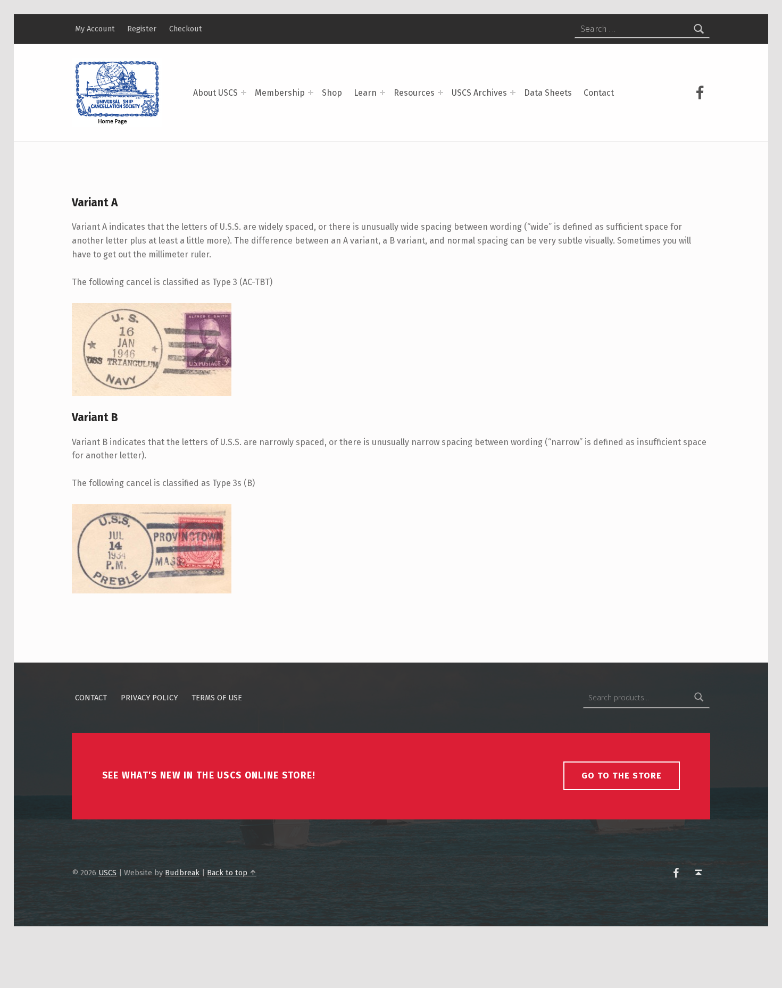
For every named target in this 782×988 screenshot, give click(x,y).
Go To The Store (621, 776)
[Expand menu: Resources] (440, 92)
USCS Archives (479, 93)
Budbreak (182, 872)
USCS (107, 872)
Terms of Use (217, 697)
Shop (332, 93)
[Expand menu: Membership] (310, 92)
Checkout (185, 29)
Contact (599, 93)
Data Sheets (548, 93)
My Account (95, 29)
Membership (280, 93)
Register (141, 29)
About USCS (215, 93)
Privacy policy (149, 697)
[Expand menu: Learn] (382, 92)
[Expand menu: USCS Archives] (512, 92)
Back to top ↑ (231, 872)
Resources (414, 93)
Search (699, 697)
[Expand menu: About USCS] (243, 92)
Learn (365, 93)
